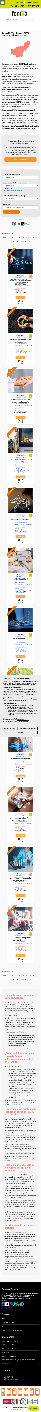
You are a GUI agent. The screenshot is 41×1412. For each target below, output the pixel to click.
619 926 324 (33, 6)
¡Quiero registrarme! (32, 2)
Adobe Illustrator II (20, 579)
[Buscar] (33, 20)
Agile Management (20, 639)
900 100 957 (18, 6)
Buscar (12, 212)
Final (30, 241)
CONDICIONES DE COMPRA (9, 1341)
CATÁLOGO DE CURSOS (8, 1322)
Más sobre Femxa (7, 1308)
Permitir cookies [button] (9, 728)
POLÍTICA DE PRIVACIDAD (9, 1348)
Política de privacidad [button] (10, 721)
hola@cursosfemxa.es (10, 1379)
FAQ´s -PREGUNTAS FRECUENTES (11, 1330)
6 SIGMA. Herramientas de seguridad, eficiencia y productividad (20, 282)
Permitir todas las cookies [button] (27, 728)
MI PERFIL (4, 1319)
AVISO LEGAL (5, 1352)
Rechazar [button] (20, 732)
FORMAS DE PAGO (7, 1363)
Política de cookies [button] (20, 719)
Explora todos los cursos (20, 159)
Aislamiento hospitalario (20, 758)
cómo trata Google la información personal (20, 699)
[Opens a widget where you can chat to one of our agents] (33, 1408)
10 (17, 241)
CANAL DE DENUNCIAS (8, 1356)
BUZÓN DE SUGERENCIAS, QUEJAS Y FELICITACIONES (18, 1360)
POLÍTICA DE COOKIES (8, 1345)
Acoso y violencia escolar (20, 519)
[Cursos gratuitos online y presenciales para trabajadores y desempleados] (20, 13)
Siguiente (23, 241)
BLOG (3, 1326)
